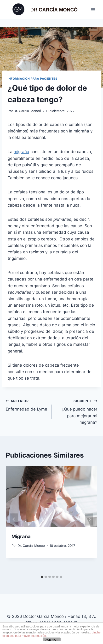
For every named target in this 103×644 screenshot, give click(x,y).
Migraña (21, 536)
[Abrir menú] (92, 9)
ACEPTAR (51, 639)
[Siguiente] (89, 519)
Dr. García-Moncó (27, 111)
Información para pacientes (32, 78)
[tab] (42, 577)
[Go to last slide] (14, 519)
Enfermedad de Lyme (26, 405)
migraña (21, 151)
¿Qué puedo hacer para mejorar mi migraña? (79, 412)
